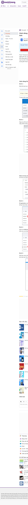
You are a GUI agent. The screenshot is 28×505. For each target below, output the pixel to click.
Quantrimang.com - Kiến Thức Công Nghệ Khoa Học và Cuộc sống (9, 2)
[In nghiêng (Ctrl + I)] (26, 401)
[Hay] (23, 296)
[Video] (2, 58)
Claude (19, 5)
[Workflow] (2, 43)
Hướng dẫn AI (13, 5)
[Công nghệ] (2, 47)
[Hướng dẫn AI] (2, 39)
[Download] (2, 54)
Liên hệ (23, 493)
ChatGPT (24, 5)
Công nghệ (23, 30)
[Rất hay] (24, 296)
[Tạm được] (21, 296)
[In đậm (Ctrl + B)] (24, 401)
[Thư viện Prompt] (2, 35)
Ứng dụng (20, 493)
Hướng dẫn (15, 493)
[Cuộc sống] (2, 62)
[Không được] (19, 296)
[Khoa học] (2, 66)
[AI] (2, 31)
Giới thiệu (2, 493)
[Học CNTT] (2, 50)
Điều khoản (7, 493)
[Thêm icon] (21, 401)
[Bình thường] (22, 296)
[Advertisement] (9, 77)
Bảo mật (11, 493)
